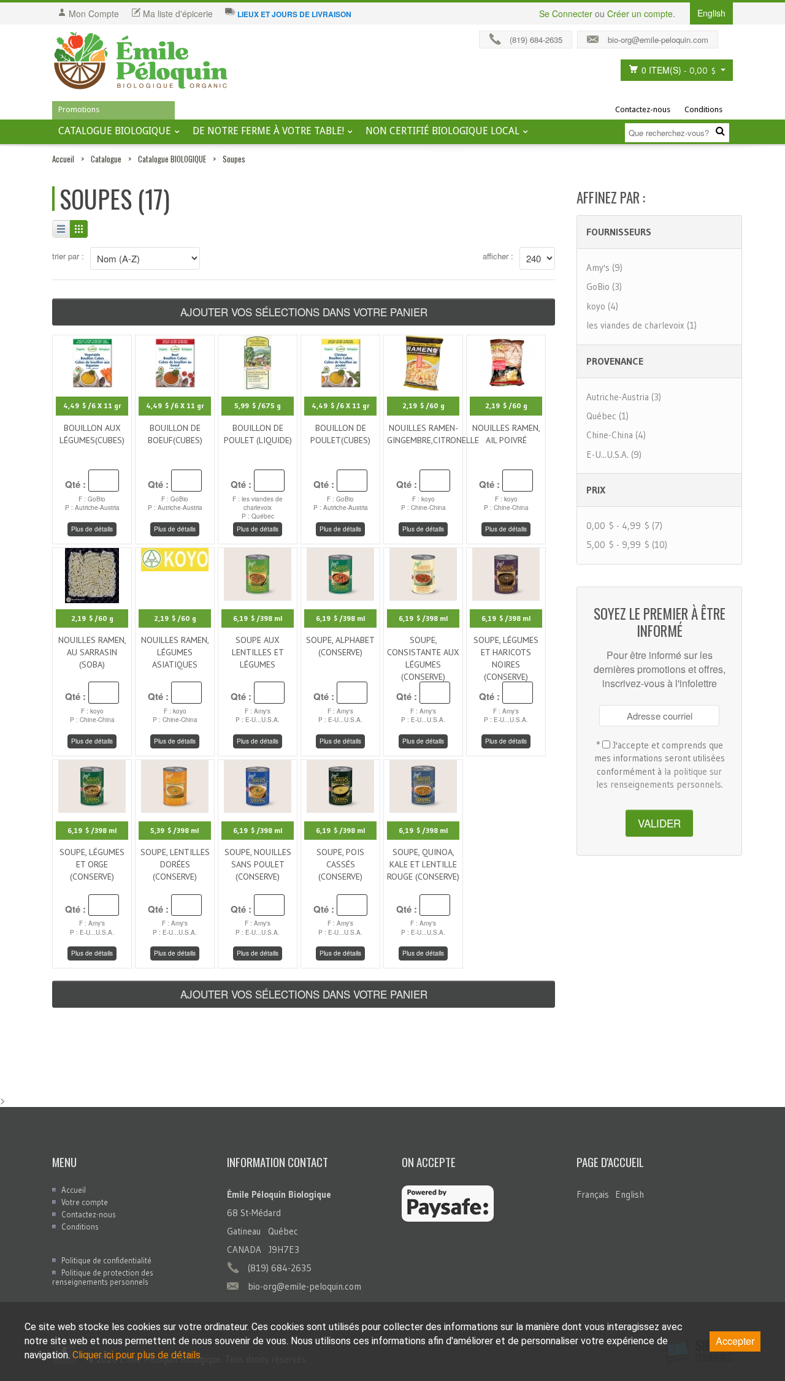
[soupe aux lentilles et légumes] (257, 572)
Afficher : (498, 256)
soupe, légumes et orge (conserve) (91, 864)
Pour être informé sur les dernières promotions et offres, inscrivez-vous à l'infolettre (660, 669)
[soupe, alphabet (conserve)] (340, 572)
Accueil (63, 159)
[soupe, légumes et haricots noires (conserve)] (506, 572)
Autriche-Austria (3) (623, 397)
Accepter (735, 1341)
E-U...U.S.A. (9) (613, 454)
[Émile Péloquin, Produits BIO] (141, 61)
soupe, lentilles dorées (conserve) (175, 864)
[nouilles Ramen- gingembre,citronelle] (423, 361)
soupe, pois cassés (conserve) (340, 864)
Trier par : (68, 256)
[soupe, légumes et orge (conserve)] (92, 784)
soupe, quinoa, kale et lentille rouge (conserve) (423, 864)
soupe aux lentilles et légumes (258, 652)
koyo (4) (602, 306)
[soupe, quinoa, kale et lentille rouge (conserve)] (423, 784)
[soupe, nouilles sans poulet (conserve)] (257, 784)
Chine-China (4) (616, 435)
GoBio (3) (604, 286)
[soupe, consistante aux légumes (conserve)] (423, 572)
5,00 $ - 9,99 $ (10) (626, 544)
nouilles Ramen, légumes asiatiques (175, 652)
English (629, 1194)
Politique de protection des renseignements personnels (102, 1277)
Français (592, 1194)
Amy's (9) (604, 267)
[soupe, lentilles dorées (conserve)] (175, 784)
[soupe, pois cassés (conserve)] (340, 784)
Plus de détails (92, 529)
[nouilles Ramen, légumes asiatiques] (175, 557)
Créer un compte (640, 13)
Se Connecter (565, 13)
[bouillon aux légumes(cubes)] (92, 361)
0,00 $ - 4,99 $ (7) (624, 525)
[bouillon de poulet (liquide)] (257, 361)
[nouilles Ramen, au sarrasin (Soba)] (92, 573)
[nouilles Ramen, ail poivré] (506, 361)
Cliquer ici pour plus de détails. (137, 1355)
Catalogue (106, 159)
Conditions (703, 109)
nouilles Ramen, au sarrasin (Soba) (92, 652)
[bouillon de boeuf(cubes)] (175, 361)
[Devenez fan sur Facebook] (728, 37)
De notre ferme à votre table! (268, 131)
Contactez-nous (642, 109)
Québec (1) (607, 416)
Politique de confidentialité (106, 1260)
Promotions (78, 109)
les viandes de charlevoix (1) (641, 325)
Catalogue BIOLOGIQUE (114, 131)
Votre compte (84, 1202)
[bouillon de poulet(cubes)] (340, 361)
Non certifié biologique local (442, 131)
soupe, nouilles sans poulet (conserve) (257, 864)
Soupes (234, 159)
